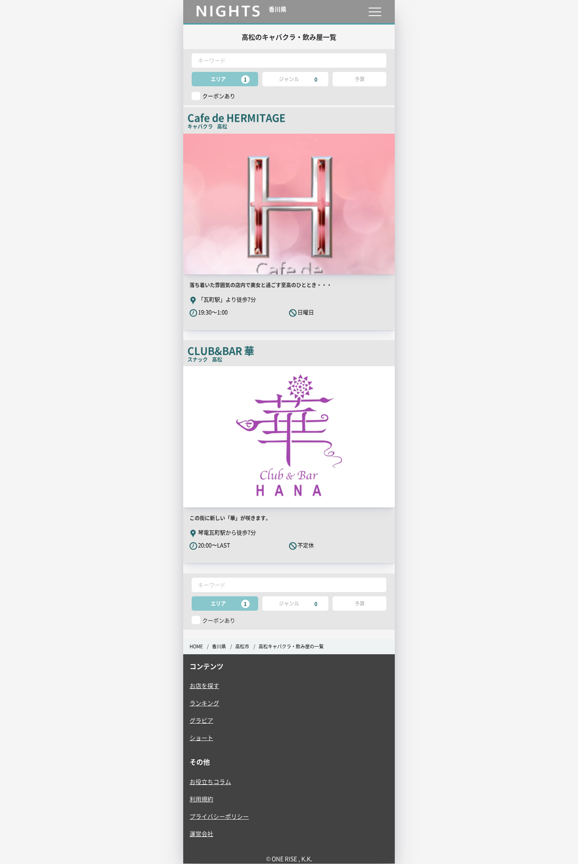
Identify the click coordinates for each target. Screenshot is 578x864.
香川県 (219, 646)
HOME (196, 646)
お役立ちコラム (210, 781)
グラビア (201, 720)
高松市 (242, 646)
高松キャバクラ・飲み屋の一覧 (291, 646)
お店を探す (204, 685)
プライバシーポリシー (219, 816)
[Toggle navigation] (374, 11)
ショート (201, 737)
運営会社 (201, 833)
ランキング (204, 703)
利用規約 (201, 799)
